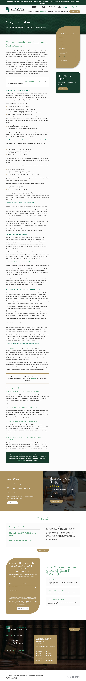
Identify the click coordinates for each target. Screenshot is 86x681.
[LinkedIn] (20, 650)
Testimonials (52, 6)
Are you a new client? (13, 586)
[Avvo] (23, 650)
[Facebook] (17, 650)
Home (29, 6)
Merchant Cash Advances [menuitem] (61, 11)
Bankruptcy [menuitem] (43, 11)
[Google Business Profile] (14, 650)
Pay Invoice (64, 629)
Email (24, 583)
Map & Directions (17, 645)
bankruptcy (40, 49)
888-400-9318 (74, 7)
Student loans (11, 321)
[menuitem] (68, 38)
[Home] (15, 9)
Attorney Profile (49, 629)
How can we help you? (14, 590)
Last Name (25, 579)
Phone (10, 583)
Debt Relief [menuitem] (50, 11)
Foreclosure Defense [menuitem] (33, 11)
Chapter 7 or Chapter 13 (15, 432)
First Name (11, 579)
